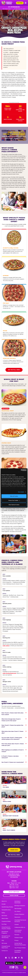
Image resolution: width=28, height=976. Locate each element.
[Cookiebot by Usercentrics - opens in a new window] (21, 470)
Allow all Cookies (14, 496)
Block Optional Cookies (14, 504)
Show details (21, 492)
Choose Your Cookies (13, 500)
